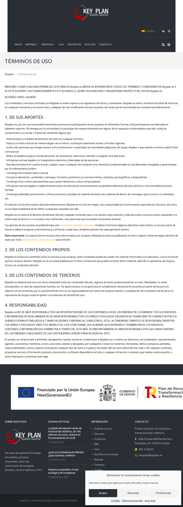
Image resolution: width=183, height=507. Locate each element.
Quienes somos (103, 428)
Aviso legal (150, 500)
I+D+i (97, 449)
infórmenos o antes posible (39, 239)
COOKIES (115, 500)
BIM (96, 444)
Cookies (98, 470)
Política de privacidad (132, 500)
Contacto (99, 464)
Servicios (99, 433)
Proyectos (100, 439)
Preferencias (163, 493)
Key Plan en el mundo (106, 454)
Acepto (103, 493)
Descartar (133, 493)
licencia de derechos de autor (77, 225)
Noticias (98, 459)
